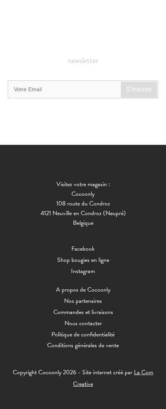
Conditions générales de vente (83, 345)
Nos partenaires (83, 300)
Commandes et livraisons (83, 312)
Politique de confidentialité (83, 334)
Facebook (83, 248)
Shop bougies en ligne (83, 260)
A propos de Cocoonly (83, 289)
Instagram (83, 271)
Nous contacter (83, 323)
